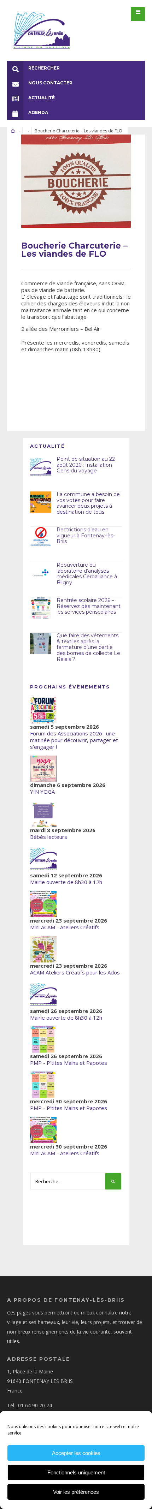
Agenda (38, 112)
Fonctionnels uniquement (76, 1472)
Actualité (41, 97)
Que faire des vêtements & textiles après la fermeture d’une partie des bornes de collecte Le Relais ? (88, 647)
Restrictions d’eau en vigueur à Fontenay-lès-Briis (86, 535)
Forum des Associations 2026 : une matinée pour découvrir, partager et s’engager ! (74, 740)
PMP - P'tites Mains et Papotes (68, 1062)
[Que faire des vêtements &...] (40, 643)
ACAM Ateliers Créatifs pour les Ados (75, 972)
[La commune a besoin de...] (40, 502)
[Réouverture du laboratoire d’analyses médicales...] (40, 572)
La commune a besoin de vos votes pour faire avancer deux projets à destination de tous (88, 503)
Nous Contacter (50, 82)
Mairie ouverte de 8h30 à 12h (66, 881)
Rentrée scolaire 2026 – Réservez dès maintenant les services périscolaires (89, 606)
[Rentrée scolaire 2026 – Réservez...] (40, 608)
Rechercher (44, 68)
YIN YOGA (42, 791)
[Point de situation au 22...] (40, 466)
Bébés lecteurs (48, 836)
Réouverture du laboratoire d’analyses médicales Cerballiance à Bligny (87, 574)
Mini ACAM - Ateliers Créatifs (64, 927)
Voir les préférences (76, 1492)
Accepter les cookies (76, 1453)
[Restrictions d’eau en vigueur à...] (40, 537)
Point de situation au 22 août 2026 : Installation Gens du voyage (86, 465)
